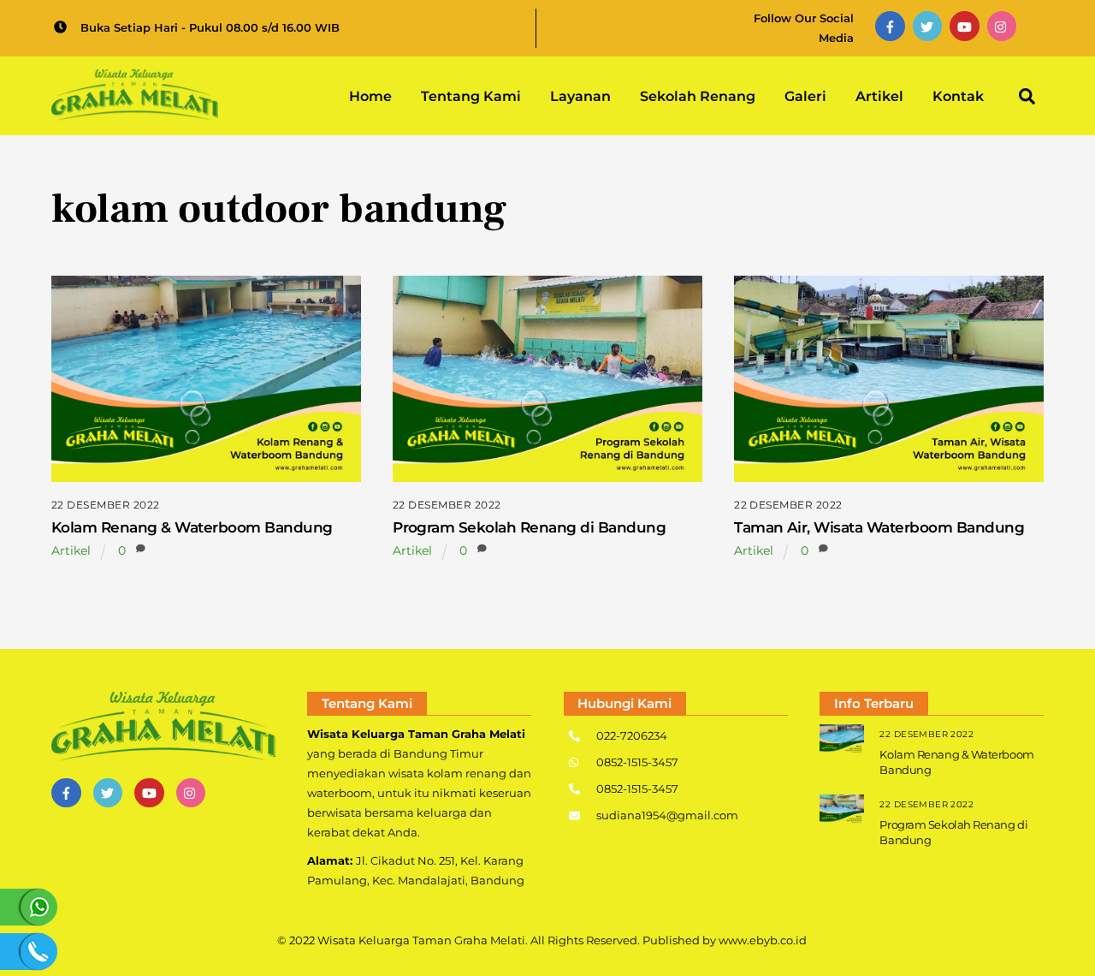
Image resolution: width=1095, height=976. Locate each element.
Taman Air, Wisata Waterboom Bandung (879, 527)
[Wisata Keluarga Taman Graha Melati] (134, 112)
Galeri (805, 96)
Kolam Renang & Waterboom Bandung (192, 527)
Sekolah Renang (697, 96)
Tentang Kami (471, 96)
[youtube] (965, 25)
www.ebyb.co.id (763, 940)
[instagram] (1002, 25)
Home (370, 96)
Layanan (580, 96)
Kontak (958, 96)
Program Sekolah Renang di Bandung (529, 527)
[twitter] (928, 25)
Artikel (879, 96)
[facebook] (890, 25)
